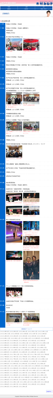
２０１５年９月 (35, 366)
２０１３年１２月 (41, 375)
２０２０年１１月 (15, 338)
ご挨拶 (26, 6)
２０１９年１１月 (34, 343)
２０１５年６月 (13, 368)
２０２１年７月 (33, 333)
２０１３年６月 (4, 379)
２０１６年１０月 (5, 361)
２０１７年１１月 (24, 354)
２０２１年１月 (41, 336)
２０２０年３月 (41, 340)
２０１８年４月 (22, 352)
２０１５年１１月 (15, 366)
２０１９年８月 (13, 345)
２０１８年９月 (25, 350)
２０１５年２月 (4, 370)
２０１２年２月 (13, 386)
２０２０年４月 (32, 340)
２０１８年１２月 (41, 347)
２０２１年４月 (13, 336)
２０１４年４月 (4, 375)
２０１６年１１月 (43, 359)
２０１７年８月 (4, 356)
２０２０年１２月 (5, 338)
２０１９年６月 (32, 345)
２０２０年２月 (4, 343)
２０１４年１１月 (34, 370)
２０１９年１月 (32, 347)
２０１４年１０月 (44, 370)
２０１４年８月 (13, 372)
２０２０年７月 (4, 340)
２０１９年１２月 (23, 343)
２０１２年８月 (4, 384)
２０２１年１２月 (32, 331)
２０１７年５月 (32, 356)
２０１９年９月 (4, 345)
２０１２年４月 (41, 384)
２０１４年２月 (22, 375)
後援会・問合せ (44, 8)
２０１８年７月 (43, 350)
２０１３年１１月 (5, 377)
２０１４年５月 (41, 372)
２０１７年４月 (41, 356)
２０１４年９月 (4, 372)
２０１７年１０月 (35, 354)
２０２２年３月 (4, 331)
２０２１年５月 (4, 336)
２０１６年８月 (24, 361)
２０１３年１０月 (15, 377)
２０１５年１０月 (26, 366)
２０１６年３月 (22, 363)
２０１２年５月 (32, 384)
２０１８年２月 (41, 352)
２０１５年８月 (44, 366)
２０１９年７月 (22, 345)
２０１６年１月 (41, 363)
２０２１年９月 (15, 333)
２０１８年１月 (4, 354)
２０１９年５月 (41, 345)
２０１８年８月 (34, 350)
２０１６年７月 (33, 361)
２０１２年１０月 (35, 382)
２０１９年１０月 (44, 343)
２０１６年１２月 (32, 359)
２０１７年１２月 (14, 354)
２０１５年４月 (32, 368)
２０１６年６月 (42, 361)
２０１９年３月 (13, 347)
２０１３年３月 (32, 379)
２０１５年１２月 (5, 366)
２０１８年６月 (4, 352)
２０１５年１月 (13, 370)
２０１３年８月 (34, 377)
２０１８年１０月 (15, 350)
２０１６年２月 (32, 363)
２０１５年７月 (4, 368)
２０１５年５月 (22, 368)
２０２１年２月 (32, 336)
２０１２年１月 (22, 386)
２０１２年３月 (4, 386)
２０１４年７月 (22, 372)
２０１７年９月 (44, 354)
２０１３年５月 (13, 379)
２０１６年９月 (15, 361)
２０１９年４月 (4, 347)
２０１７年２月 (13, 359)
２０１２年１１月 (24, 382)
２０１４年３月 (13, 375)
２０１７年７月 (13, 356)
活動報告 (9, 8)
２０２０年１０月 (26, 338)
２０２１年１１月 (43, 331)
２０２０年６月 (13, 340)
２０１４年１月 (32, 375)
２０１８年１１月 (5, 350)
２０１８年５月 (13, 352)
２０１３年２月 (41, 379)
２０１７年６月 (22, 356)
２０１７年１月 (22, 359)
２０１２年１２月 (14, 382)
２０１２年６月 (22, 384)
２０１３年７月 (43, 377)
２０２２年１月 (22, 331)
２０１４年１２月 (23, 370)
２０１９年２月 (22, 347)
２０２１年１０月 (5, 333)
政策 (44, 6)
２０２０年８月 (44, 338)
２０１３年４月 (22, 379)
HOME (9, 6)
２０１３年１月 (4, 382)
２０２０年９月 (35, 338)
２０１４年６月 (32, 372)
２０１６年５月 (4, 363)
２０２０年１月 (13, 343)
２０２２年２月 (13, 331)
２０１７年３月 (4, 359)
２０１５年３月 (41, 368)
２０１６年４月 (13, 363)
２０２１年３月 (22, 336)
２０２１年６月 (42, 333)
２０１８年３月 (32, 352)
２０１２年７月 (13, 384)
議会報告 (26, 8)
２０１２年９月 (44, 382)
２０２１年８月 (24, 333)
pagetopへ (49, 391)
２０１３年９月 (25, 377)
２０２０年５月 (22, 340)
